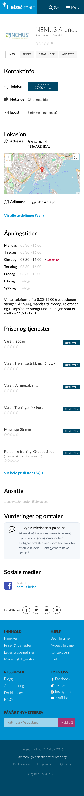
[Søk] (54, 7)
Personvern (45, 764)
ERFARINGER (47, 54)
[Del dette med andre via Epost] (46, 610)
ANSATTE (68, 54)
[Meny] (73, 7)
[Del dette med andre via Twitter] (36, 610)
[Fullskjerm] (76, 157)
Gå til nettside (38, 99)
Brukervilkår (21, 764)
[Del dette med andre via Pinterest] (57, 610)
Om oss (65, 764)
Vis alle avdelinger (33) (22, 215)
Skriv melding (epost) (42, 112)
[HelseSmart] (18, 7)
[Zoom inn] (8, 157)
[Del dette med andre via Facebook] (26, 610)
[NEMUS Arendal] (19, 35)
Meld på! (67, 722)
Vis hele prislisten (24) (22, 473)
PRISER (27, 54)
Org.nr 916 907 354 (42, 774)
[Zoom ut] (8, 164)
